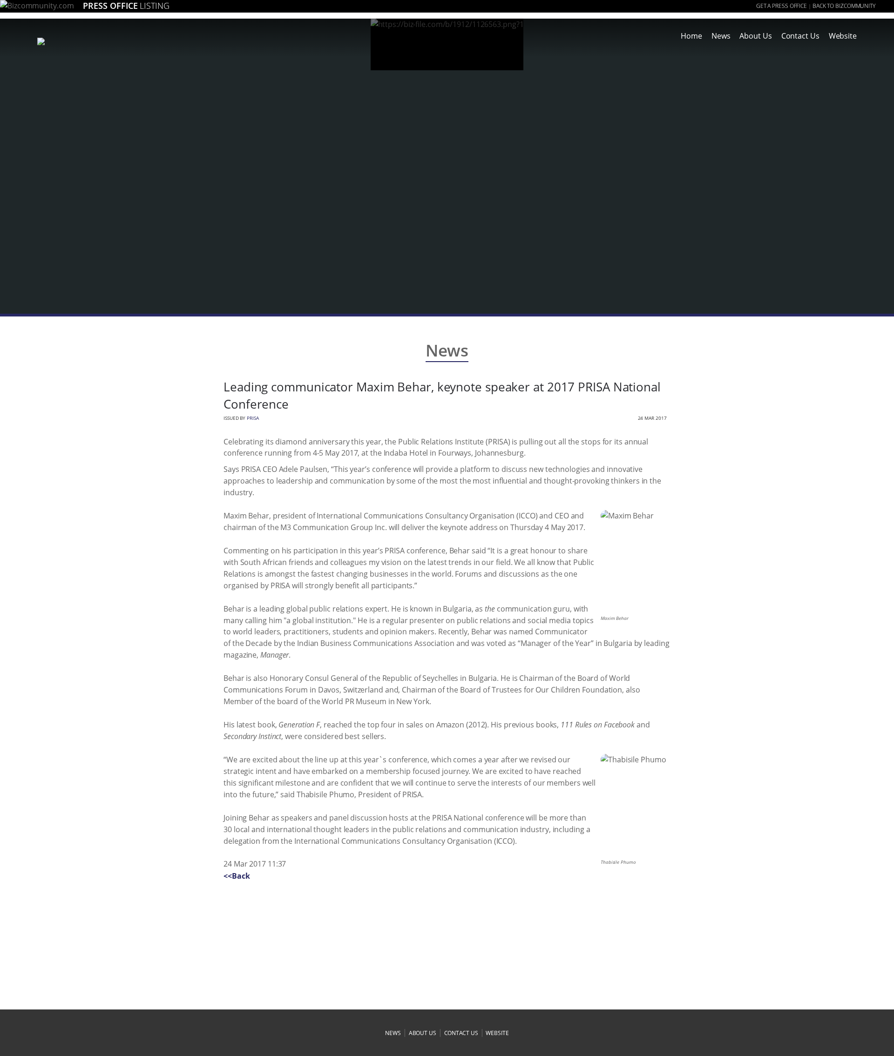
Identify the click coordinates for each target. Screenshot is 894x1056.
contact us (461, 1033)
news (393, 1033)
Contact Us (800, 36)
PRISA (253, 418)
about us (422, 1033)
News (721, 36)
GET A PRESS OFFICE (781, 6)
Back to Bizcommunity (844, 6)
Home (691, 36)
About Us (755, 36)
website (497, 1033)
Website (843, 36)
